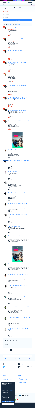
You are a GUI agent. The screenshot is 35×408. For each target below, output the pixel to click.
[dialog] (8, 394)
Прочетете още (11, 390)
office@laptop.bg (23, 364)
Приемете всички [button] (8, 401)
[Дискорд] (29, 359)
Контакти (19, 376)
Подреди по (14, 24)
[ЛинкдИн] (20, 359)
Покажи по (5, 24)
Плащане (4, 373)
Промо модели (6, 11)
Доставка (4, 375)
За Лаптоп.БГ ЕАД (21, 373)
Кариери (19, 375)
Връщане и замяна (6, 376)
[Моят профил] (31, 4)
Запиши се (31, 356)
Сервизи (4, 378)
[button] (8, 405)
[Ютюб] (10, 359)
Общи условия (20, 378)
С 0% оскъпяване (7, 14)
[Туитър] (24, 359)
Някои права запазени (6, 405)
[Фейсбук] (5, 359)
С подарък (6, 17)
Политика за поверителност (22, 379)
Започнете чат (7, 366)
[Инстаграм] (15, 359)
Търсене (4, 4)
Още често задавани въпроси (8, 379)
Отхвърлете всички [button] (8, 403)
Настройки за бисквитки (22, 382)
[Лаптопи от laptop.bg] (6, 2)
